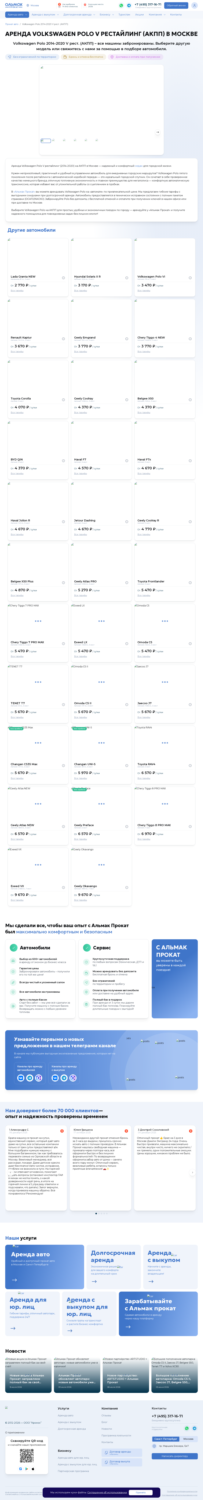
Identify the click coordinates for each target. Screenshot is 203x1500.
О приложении (15, 1432)
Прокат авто (11, 24)
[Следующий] (192, 1172)
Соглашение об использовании (107, 1492)
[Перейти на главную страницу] (13, 5)
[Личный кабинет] (194, 5)
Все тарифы (17, 290)
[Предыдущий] (10, 1172)
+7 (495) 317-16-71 (148, 4)
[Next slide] (157, 132)
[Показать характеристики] (63, 278)
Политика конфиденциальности (182, 1491)
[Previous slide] (45, 132)
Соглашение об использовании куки (179, 1495)
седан (139, 166)
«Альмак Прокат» (24, 191)
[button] (33, 5)
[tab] (96, 1213)
